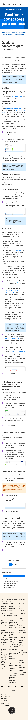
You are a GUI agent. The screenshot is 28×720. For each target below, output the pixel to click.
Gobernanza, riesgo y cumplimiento (12, 641)
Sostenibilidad (4, 642)
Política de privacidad (5, 696)
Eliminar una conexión (9, 587)
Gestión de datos (22, 32)
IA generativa (4, 610)
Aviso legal (4, 644)
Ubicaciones (22, 645)
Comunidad (22, 627)
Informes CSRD (13, 622)
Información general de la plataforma (4, 603)
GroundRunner (18, 250)
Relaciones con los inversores (22, 660)
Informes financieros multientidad (12, 658)
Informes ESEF (13, 627)
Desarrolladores (23, 632)
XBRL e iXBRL (13, 682)
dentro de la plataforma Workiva (14, 108)
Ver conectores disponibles (10, 576)
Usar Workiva (14, 32)
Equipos (3, 630)
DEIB (20, 644)
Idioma (14, 690)
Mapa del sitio (4, 698)
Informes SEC (12, 672)
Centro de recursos (21, 602)
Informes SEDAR (13, 673)
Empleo (21, 650)
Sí (10, 564)
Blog (20, 605)
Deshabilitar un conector (9, 585)
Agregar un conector (8, 578)
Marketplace (4, 622)
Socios (3, 624)
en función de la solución (17, 351)
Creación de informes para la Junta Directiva (13, 615)
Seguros (3, 652)
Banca (2, 650)
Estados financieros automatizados (13, 636)
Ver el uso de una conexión (10, 583)
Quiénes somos (23, 652)
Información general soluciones (12, 603)
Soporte (21, 618)
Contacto (21, 634)
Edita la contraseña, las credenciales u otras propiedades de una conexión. (14, 580)
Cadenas (5, 34)
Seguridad (3, 625)
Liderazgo (21, 642)
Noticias (21, 670)
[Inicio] (9, 4)
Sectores (3, 649)
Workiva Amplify (23, 613)
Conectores (10, 34)
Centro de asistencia (6, 32)
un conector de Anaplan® (12, 338)
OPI (10, 651)
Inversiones (4, 654)
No (16, 564)
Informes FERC (13, 629)
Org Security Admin (13, 59)
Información (22, 640)
